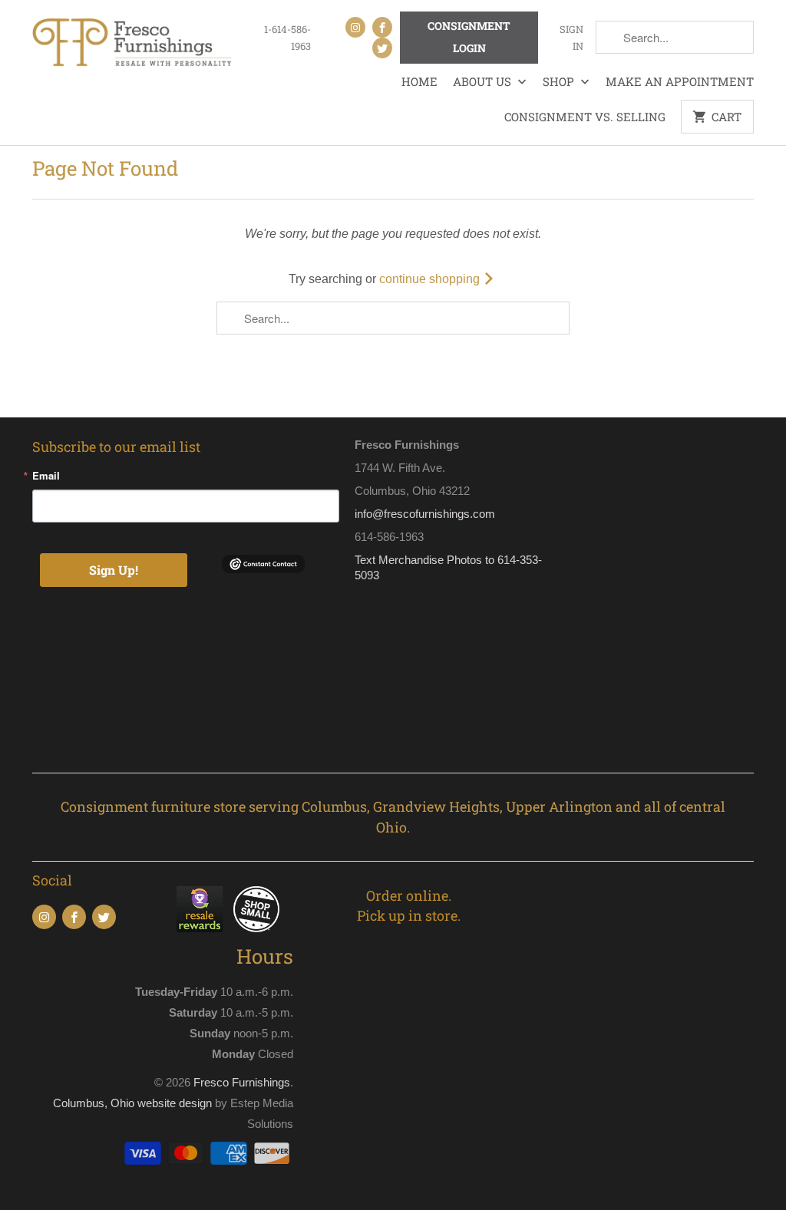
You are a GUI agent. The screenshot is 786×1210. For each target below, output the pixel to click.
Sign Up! (113, 570)
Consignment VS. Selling (584, 116)
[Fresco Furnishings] (132, 44)
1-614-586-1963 (287, 37)
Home (419, 81)
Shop (560, 81)
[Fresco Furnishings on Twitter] (382, 48)
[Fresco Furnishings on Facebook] (382, 27)
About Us (483, 81)
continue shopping (431, 278)
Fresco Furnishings (241, 1082)
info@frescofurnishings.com (425, 513)
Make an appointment (680, 81)
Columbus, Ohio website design (132, 1102)
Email (46, 475)
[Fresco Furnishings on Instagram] (355, 27)
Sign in (571, 37)
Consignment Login (469, 36)
